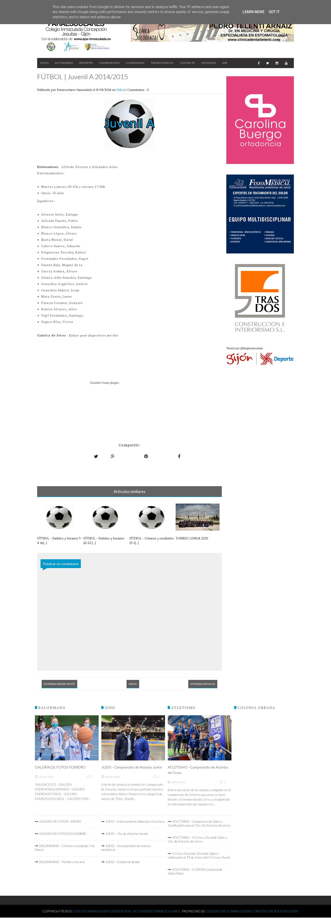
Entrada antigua (202, 684)
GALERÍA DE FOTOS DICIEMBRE (62, 834)
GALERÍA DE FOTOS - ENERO (60, 821)
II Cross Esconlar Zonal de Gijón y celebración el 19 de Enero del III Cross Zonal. (199, 855)
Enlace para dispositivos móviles (93, 335)
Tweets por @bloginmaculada (244, 348)
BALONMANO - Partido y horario (62, 862)
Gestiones (208, 62)
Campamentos (109, 62)
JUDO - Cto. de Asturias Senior (127, 834)
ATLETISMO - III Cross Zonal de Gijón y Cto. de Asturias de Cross (197, 839)
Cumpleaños (135, 62)
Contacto (187, 62)
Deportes (86, 62)
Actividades (64, 62)
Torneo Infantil (162, 62)
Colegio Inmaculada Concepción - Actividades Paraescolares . (127, 911)
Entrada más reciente (59, 684)
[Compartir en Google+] (113, 456)
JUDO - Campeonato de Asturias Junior (131, 767)
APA (224, 62)
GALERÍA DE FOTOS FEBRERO (60, 767)
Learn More (253, 12)
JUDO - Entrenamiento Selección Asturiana (135, 821)
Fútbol (121, 89)
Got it (274, 12)
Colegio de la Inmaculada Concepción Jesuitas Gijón (252, 911)
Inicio (44, 62)
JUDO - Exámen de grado (123, 862)
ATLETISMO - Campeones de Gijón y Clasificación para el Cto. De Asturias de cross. (199, 823)
